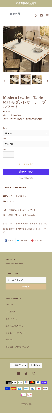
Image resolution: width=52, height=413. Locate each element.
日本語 (34, 365)
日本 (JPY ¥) (18, 365)
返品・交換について (14, 325)
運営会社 (9, 340)
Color (5, 128)
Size (4, 139)
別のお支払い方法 (26, 178)
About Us (9, 304)
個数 (4, 149)
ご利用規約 (10, 311)
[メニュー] (47, 15)
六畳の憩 (28, 404)
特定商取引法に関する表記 (17, 347)
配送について (11, 318)
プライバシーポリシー (15, 333)
